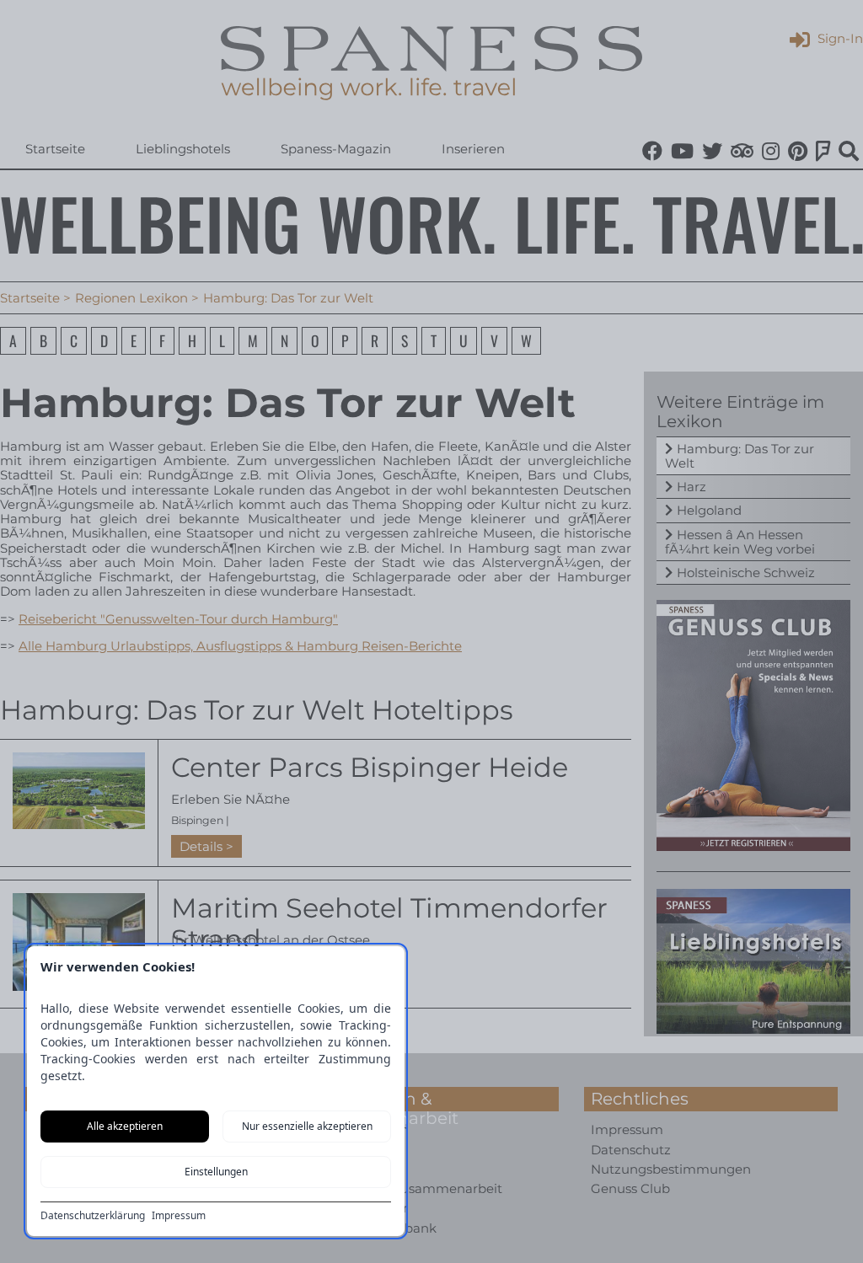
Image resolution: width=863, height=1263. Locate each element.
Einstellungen (216, 1171)
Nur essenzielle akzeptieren (307, 1126)
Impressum (179, 1216)
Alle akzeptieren (125, 1126)
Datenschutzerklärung (92, 1216)
